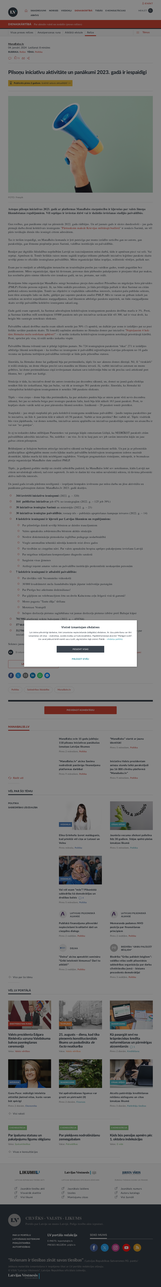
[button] (80, 659)
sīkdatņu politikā (114, 639)
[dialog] (80, 643)
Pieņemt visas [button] (81, 649)
